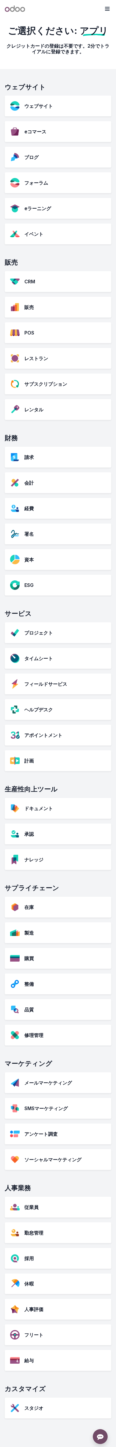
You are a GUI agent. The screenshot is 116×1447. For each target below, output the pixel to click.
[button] (107, 9)
